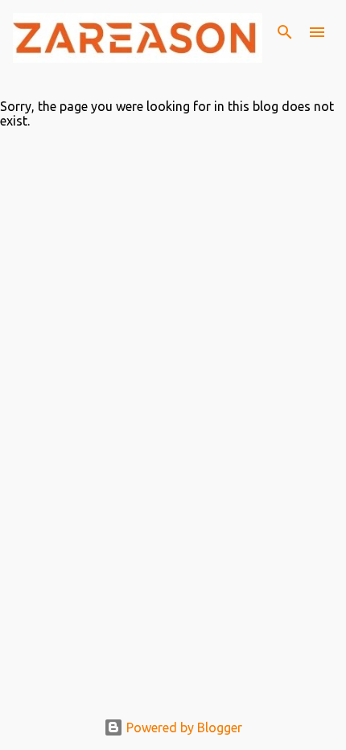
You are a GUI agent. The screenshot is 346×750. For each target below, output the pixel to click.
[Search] (285, 32)
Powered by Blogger (182, 727)
